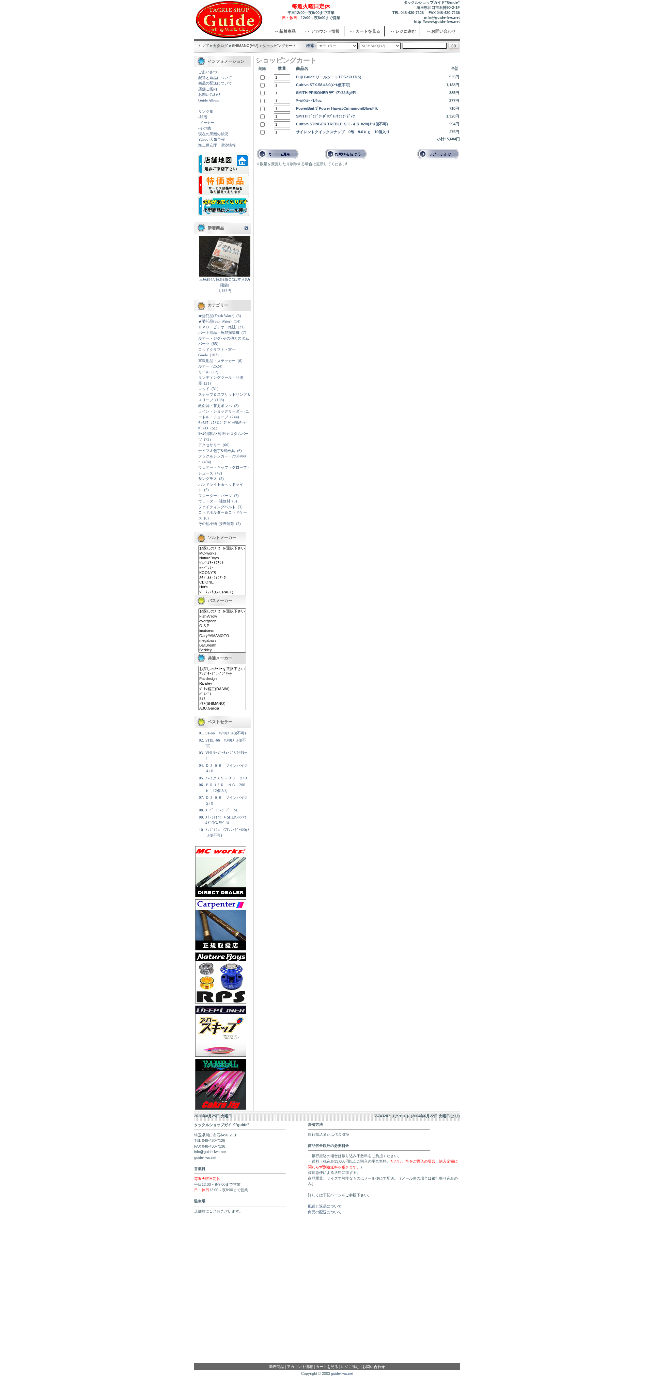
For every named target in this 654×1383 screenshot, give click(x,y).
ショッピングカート (279, 46)
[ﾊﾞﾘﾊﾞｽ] (222, 694)
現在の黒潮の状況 (213, 134)
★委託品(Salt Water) (215, 321)
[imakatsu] (222, 631)
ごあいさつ (207, 72)
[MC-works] (222, 553)
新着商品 (287, 31)
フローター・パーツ (215, 496)
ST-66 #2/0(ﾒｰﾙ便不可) (225, 733)
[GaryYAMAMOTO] (222, 636)
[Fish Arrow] (222, 616)
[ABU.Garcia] (222, 708)
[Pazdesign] (222, 679)
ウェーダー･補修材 (214, 501)
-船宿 (202, 117)
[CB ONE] (222, 582)
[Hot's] (222, 587)
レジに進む (405, 31)
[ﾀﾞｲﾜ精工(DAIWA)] (222, 689)
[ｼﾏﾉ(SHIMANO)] (222, 703)
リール (203, 372)
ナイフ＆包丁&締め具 (216, 451)
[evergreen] (222, 621)
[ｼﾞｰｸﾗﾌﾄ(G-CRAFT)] (222, 592)
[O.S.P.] (222, 626)
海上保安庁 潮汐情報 (217, 145)
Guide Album (208, 100)
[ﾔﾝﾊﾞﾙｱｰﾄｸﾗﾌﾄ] (222, 563)
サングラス (207, 479)
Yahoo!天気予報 (211, 139)
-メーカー (206, 123)
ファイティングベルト (217, 507)
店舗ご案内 (207, 89)
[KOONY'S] (222, 573)
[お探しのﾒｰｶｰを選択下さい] (222, 548)
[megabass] (222, 640)
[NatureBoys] (222, 558)
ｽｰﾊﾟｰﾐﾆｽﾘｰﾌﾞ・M (221, 810)
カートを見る (368, 31)
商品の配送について (215, 83)
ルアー (203, 366)
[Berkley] (222, 650)
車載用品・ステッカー (217, 361)
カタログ (220, 46)
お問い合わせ (443, 31)
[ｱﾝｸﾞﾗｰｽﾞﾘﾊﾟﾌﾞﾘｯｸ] (222, 674)
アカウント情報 (325, 31)
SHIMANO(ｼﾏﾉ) (245, 46)
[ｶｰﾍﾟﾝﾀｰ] (222, 568)
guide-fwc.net (342, 1373)
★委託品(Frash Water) (216, 316)
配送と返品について (215, 78)
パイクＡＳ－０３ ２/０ (226, 778)
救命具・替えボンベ (215, 406)
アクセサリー (209, 445)
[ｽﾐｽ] (222, 699)
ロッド (203, 389)
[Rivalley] (222, 683)
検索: (311, 45)
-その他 (204, 128)
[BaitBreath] (222, 645)
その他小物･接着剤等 (216, 524)
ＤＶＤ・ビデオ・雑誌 (217, 327)
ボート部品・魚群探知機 (218, 332)
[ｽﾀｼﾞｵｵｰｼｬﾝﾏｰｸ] (222, 577)
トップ (203, 46)
